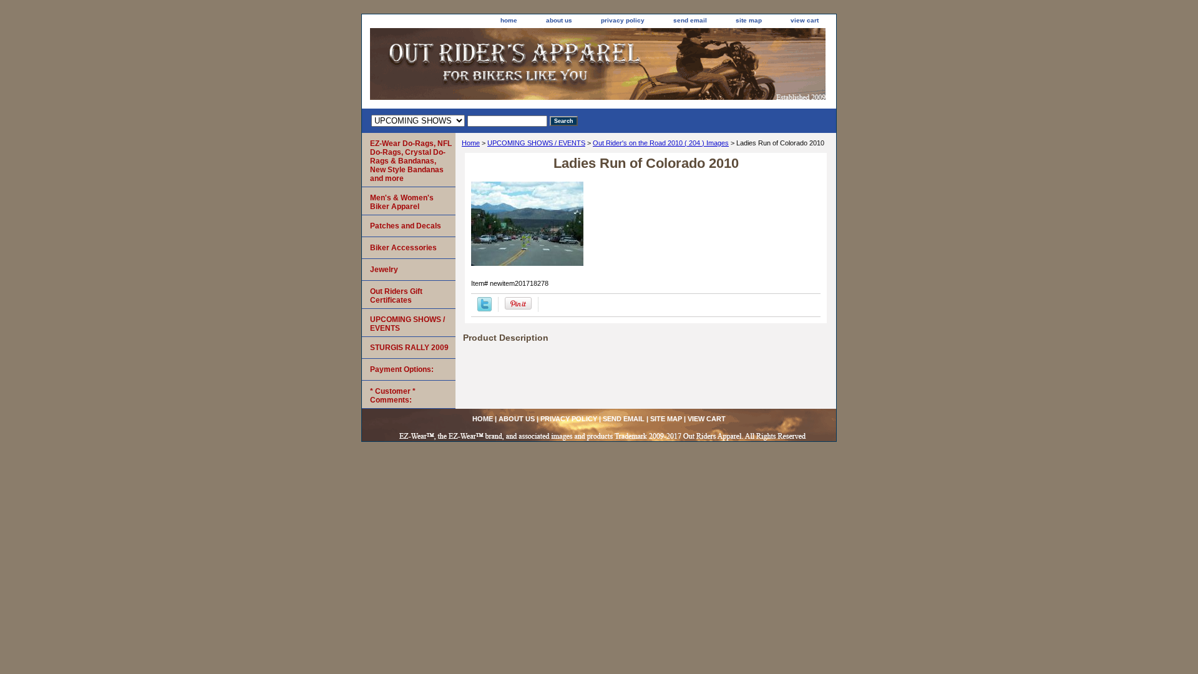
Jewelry (384, 269)
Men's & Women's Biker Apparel (402, 202)
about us (559, 20)
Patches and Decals (405, 226)
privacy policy (623, 20)
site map (749, 20)
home (508, 20)
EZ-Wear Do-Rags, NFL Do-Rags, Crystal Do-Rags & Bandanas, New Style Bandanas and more (411, 161)
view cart (805, 20)
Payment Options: (402, 369)
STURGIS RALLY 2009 (409, 347)
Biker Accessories (403, 247)
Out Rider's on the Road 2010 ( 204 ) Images (661, 143)
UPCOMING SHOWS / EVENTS (536, 143)
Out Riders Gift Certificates (396, 296)
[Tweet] (484, 309)
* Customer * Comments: (393, 395)
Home (471, 143)
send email (690, 20)
